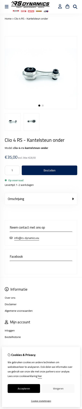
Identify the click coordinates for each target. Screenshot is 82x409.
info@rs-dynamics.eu (26, 238)
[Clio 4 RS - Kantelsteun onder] (41, 108)
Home (8, 18)
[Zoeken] (75, 7)
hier (40, 376)
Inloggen (10, 330)
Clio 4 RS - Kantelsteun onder (31, 18)
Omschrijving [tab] (16, 199)
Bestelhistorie (13, 336)
